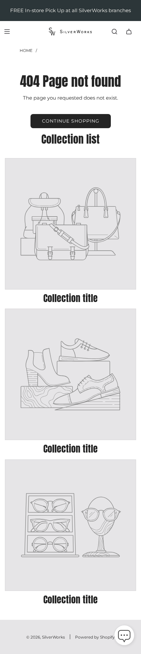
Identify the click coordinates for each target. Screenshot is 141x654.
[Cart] (129, 31)
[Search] (114, 31)
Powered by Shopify (95, 637)
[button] (124, 636)
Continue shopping (70, 121)
